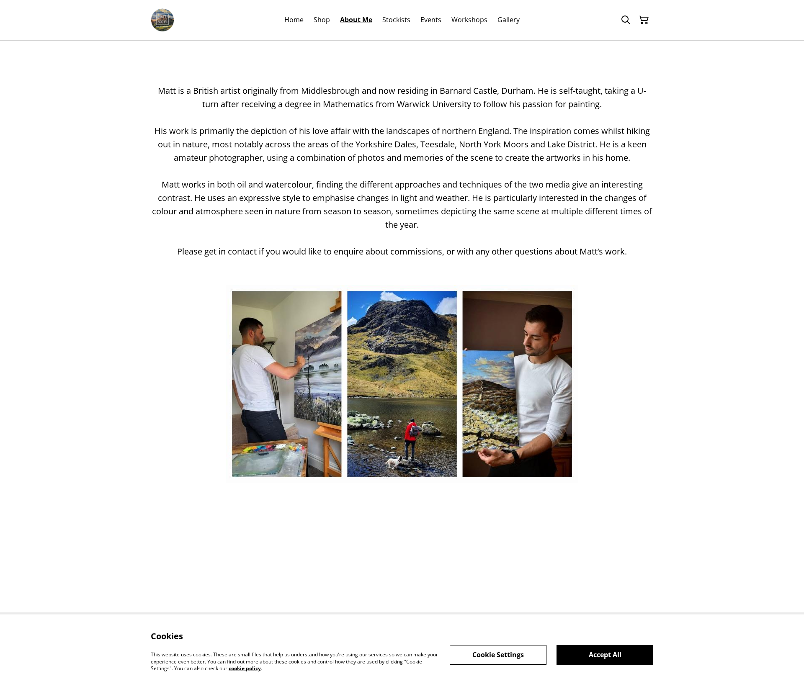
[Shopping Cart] (644, 20)
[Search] (625, 20)
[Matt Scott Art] (162, 20)
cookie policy (245, 668)
